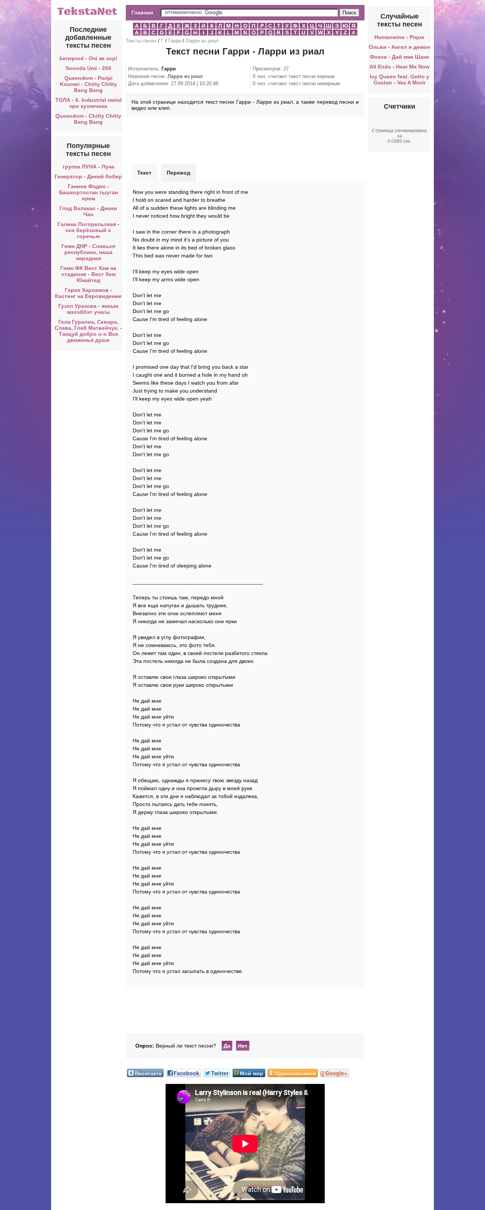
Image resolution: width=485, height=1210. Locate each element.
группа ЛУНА (80, 167)
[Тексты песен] (88, 14)
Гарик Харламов (87, 290)
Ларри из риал (202, 41)
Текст (144, 173)
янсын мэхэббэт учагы (93, 309)
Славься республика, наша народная (90, 252)
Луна (108, 167)
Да (227, 1046)
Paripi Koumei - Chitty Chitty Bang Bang (88, 84)
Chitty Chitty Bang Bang (97, 119)
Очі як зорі (103, 58)
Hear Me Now (413, 67)
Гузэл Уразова (77, 306)
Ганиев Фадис (87, 186)
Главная (142, 12)
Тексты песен (141, 41)
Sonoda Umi (81, 68)
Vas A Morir (411, 83)
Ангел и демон (410, 47)
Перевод (178, 173)
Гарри (174, 41)
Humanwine (389, 37)
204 (106, 68)
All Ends (380, 67)
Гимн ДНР (74, 246)
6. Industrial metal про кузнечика (95, 103)
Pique (417, 37)
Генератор (68, 176)
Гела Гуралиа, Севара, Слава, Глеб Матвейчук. (87, 325)
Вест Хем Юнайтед (96, 277)
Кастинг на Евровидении (88, 296)
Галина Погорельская (87, 224)
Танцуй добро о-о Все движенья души (88, 337)
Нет (242, 1046)
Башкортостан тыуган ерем (88, 195)
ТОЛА (62, 100)
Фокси (378, 57)
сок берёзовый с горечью (88, 233)
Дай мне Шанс (410, 57)
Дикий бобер (104, 176)
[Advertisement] (245, 139)
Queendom (78, 78)
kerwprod (71, 58)
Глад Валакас (77, 208)
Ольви (377, 47)
